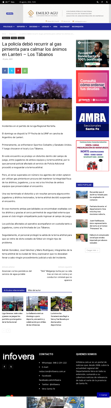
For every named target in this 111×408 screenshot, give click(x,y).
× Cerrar (103, 395)
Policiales (7, 26)
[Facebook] (102, 2)
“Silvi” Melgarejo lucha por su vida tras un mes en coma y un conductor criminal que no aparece (56, 275)
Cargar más (91, 250)
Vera (55, 26)
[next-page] (8, 331)
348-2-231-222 (60, 362)
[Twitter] (107, 2)
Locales (45, 26)
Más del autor (34, 290)
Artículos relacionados (14, 290)
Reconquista (77, 26)
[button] (98, 2)
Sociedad (33, 26)
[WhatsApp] (25, 71)
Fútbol (14, 38)
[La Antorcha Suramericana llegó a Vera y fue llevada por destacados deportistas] (61, 303)
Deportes (21, 26)
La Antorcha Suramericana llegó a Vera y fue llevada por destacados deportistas (60, 319)
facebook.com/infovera (50, 380)
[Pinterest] (18, 71)
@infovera (55, 384)
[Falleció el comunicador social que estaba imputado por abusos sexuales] (82, 238)
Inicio (4, 34)
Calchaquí (64, 26)
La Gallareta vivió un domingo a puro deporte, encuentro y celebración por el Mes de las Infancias (36, 319)
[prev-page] (4, 331)
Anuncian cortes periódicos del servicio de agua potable (17, 272)
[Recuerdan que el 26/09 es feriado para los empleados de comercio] (82, 195)
